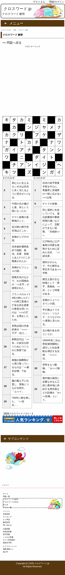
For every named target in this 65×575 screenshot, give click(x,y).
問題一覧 (6, 496)
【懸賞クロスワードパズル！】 (18, 413)
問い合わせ (7, 525)
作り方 (5, 505)
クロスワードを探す (11, 499)
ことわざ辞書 (8, 537)
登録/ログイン (56, 1)
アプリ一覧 (7, 507)
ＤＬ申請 (6, 519)
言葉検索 (6, 514)
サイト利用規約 (9, 540)
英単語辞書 (7, 532)
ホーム (5, 494)
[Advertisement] (32, 80)
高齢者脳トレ (8, 549)
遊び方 (5, 552)
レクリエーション (10, 546)
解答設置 (6, 522)
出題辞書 (6, 529)
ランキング (7, 517)
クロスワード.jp (17, 9)
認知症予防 (7, 543)
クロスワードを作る (11, 502)
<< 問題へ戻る (11, 42)
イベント (6, 511)
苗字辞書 (6, 534)
